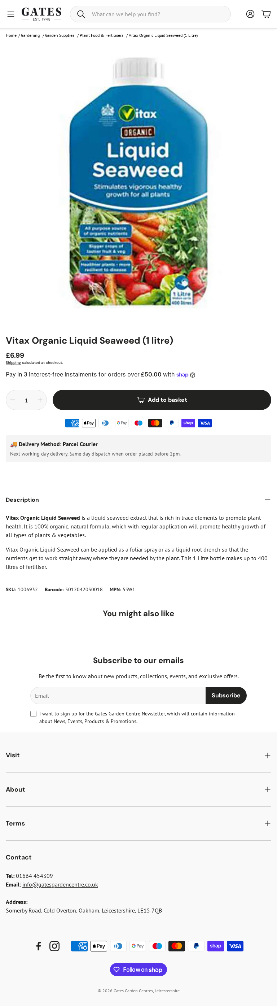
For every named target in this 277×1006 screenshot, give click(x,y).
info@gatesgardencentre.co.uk (60, 884)
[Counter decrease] (12, 399)
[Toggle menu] (11, 14)
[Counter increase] (40, 399)
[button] (150, 14)
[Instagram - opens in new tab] (54, 946)
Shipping (13, 362)
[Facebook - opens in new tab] (39, 946)
